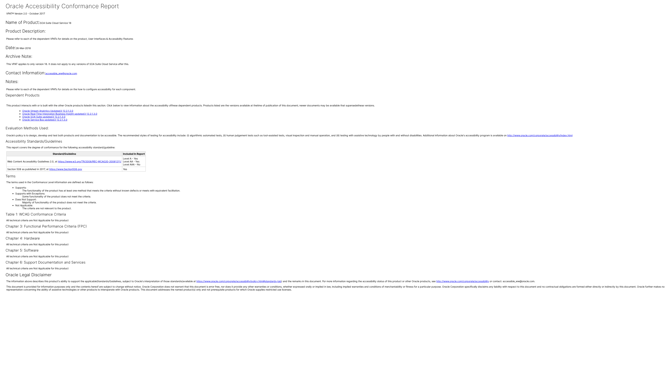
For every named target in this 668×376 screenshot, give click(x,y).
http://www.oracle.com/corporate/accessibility (462, 281)
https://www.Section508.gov (65, 169)
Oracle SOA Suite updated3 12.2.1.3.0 (43, 116)
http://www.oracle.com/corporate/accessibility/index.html (539, 135)
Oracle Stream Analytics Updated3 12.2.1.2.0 (47, 110)
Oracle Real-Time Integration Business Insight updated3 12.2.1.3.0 (59, 113)
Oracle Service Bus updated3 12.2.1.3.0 (44, 119)
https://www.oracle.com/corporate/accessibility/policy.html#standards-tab (238, 281)
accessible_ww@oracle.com (61, 73)
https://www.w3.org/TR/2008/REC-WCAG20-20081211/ (89, 161)
